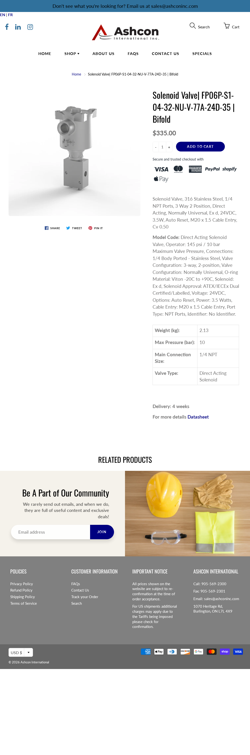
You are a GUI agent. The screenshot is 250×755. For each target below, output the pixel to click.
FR (10, 14)
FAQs (133, 53)
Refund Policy (21, 590)
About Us (104, 53)
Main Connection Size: (173, 358)
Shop (70, 53)
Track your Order (84, 597)
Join (102, 532)
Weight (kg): (167, 330)
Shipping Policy (22, 597)
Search (76, 603)
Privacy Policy (21, 584)
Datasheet (198, 417)
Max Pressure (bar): (175, 342)
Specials (202, 53)
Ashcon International (35, 662)
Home (44, 53)
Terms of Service (23, 603)
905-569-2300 (213, 584)
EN (2, 14)
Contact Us (165, 53)
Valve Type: (166, 373)
